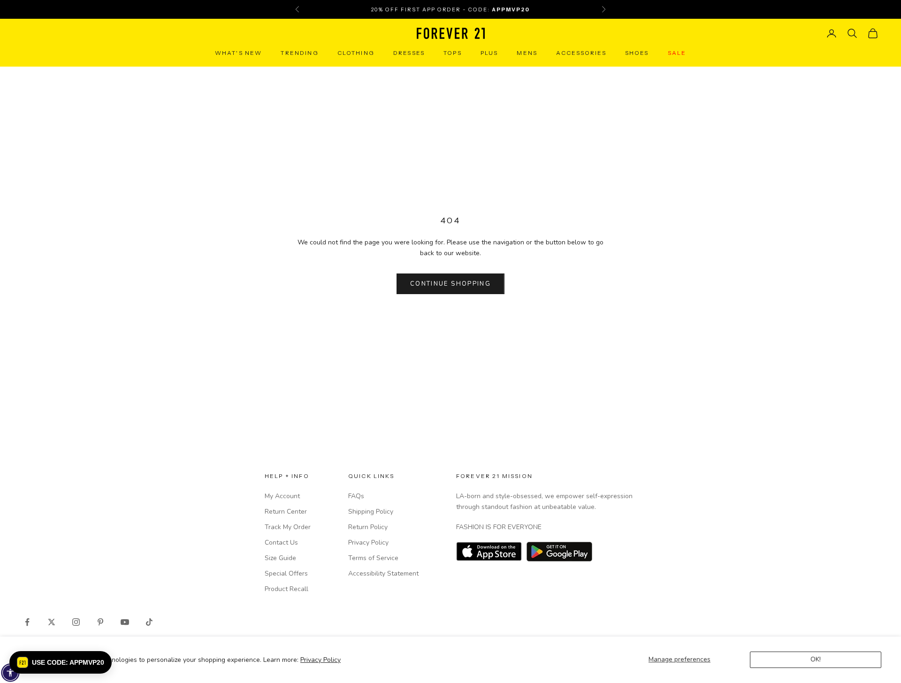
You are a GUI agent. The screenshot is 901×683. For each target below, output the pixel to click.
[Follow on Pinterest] (100, 622)
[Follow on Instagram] (76, 622)
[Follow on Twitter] (51, 622)
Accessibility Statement (383, 573)
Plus (489, 52)
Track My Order (288, 527)
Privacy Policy (320, 659)
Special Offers (286, 573)
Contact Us (281, 542)
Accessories (581, 52)
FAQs (356, 496)
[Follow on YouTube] (125, 622)
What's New (238, 52)
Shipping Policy (370, 511)
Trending (299, 52)
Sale (677, 52)
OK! (815, 659)
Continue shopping (450, 284)
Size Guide (280, 558)
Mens (527, 52)
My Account (282, 496)
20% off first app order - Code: (450, 9)
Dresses (409, 52)
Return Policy (368, 527)
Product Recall (286, 588)
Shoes (637, 52)
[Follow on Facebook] (27, 622)
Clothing (355, 52)
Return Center (286, 511)
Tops (452, 52)
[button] (60, 662)
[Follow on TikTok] (149, 622)
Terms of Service (373, 558)
